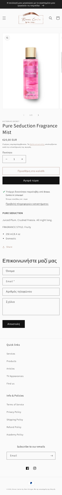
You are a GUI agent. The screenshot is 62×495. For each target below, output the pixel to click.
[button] (4, 18)
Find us (10, 383)
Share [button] (9, 246)
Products (11, 361)
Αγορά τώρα (31, 180)
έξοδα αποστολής (37, 144)
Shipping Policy (15, 419)
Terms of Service (15, 404)
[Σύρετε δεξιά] (38, 115)
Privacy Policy (14, 411)
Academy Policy (15, 434)
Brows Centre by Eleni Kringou (23, 489)
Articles (11, 368)
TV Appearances (15, 376)
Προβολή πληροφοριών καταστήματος (27, 203)
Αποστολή (13, 324)
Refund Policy (14, 427)
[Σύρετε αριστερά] (23, 115)
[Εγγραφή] (51, 456)
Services (11, 353)
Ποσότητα (7, 152)
